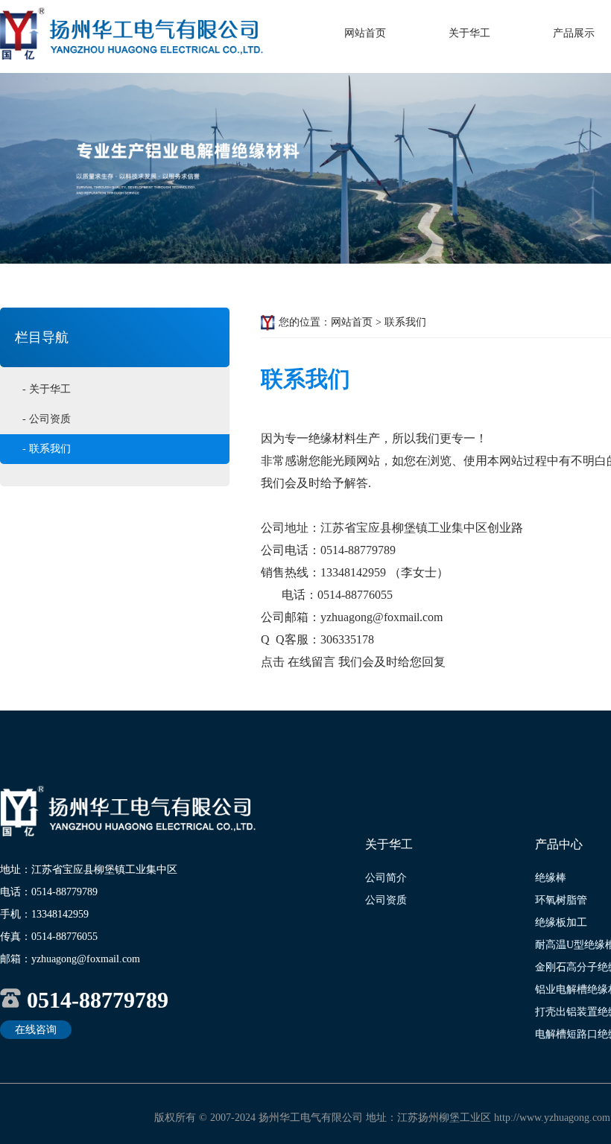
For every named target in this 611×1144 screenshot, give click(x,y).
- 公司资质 (46, 419)
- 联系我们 (46, 448)
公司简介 (386, 877)
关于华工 (469, 33)
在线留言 (311, 661)
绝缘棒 (550, 877)
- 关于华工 (46, 389)
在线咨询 (36, 1029)
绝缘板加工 (561, 922)
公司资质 (386, 900)
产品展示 (574, 33)
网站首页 (365, 33)
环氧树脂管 (561, 900)
